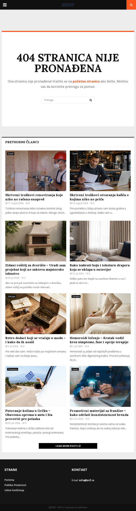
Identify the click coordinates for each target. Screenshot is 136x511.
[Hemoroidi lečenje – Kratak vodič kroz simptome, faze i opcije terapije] (100, 313)
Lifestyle (11, 296)
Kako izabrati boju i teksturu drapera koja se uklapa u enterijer (100, 267)
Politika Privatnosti (15, 485)
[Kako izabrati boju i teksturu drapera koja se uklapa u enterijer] (100, 241)
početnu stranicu (86, 81)
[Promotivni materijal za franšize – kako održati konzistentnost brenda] (100, 386)
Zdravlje (76, 296)
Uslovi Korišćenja (14, 490)
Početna (9, 480)
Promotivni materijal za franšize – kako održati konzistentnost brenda (99, 413)
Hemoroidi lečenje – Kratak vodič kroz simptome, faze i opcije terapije (99, 340)
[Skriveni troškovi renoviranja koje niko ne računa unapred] (35, 170)
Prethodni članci (22, 142)
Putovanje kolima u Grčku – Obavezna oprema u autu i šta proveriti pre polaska (28, 415)
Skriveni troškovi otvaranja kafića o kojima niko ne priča (99, 197)
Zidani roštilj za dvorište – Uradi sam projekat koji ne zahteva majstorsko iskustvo (35, 269)
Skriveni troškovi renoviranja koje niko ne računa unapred (34, 197)
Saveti (10, 153)
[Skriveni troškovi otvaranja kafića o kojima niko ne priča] (100, 170)
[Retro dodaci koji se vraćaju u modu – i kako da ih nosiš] (35, 313)
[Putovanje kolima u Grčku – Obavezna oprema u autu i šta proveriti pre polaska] (35, 386)
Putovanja (12, 369)
